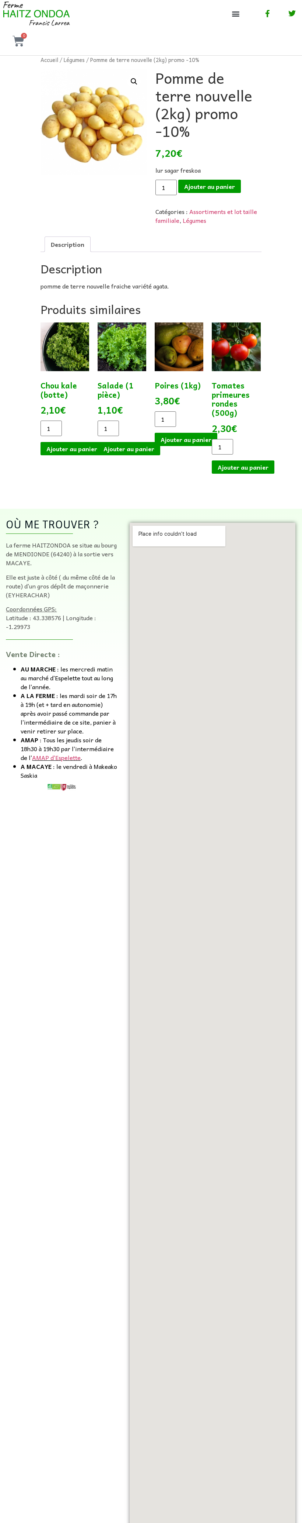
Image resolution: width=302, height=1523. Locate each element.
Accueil (49, 59)
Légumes (74, 59)
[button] (235, 13)
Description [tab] (67, 244)
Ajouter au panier (209, 186)
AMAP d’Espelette (56, 757)
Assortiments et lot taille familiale (206, 216)
